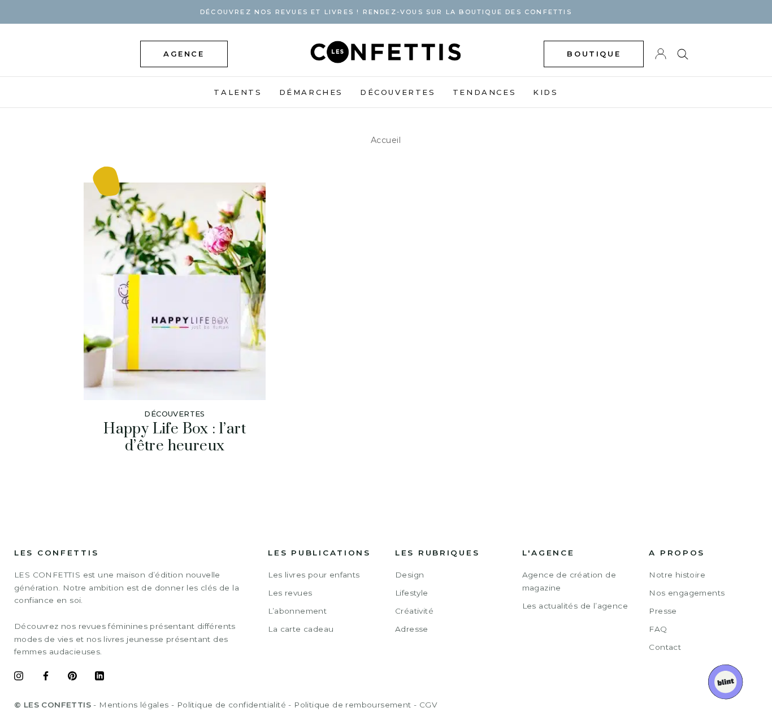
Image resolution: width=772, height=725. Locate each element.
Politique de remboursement (352, 704)
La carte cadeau (300, 628)
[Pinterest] (72, 677)
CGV (428, 704)
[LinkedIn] (99, 677)
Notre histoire (677, 574)
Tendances (484, 92)
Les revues (290, 592)
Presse (662, 610)
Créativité (414, 610)
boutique (594, 53)
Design (409, 574)
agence (184, 53)
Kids (545, 92)
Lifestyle (411, 592)
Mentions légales (133, 704)
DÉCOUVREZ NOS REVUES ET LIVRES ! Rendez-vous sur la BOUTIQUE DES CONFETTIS (386, 12)
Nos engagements (687, 592)
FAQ (658, 628)
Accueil (386, 140)
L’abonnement (297, 610)
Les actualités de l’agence (575, 605)
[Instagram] (18, 677)
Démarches (311, 92)
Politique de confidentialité (231, 704)
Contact (665, 647)
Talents (238, 92)
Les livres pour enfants (313, 574)
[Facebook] (45, 677)
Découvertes (398, 92)
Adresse (411, 628)
